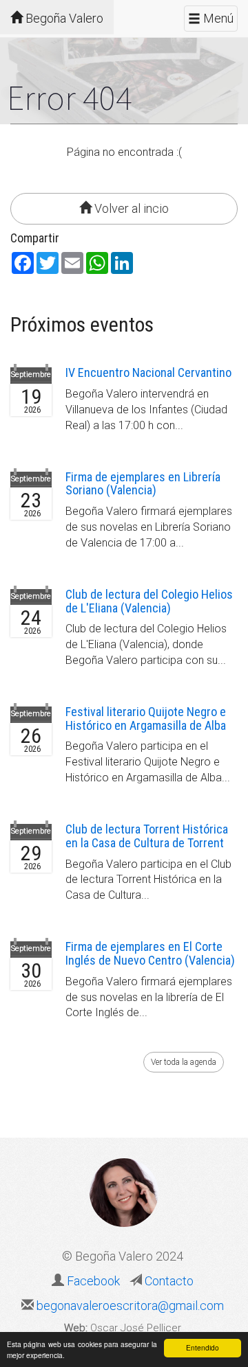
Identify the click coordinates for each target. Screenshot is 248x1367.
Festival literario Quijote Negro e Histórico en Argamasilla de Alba (145, 718)
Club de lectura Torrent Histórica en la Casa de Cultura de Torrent (146, 836)
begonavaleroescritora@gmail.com (129, 1305)
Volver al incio (130, 208)
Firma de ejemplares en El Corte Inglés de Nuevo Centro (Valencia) (150, 953)
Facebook (93, 1281)
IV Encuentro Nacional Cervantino (148, 372)
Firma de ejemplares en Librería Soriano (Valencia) (142, 484)
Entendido (202, 1347)
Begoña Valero (63, 18)
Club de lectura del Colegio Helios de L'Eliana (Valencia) (149, 601)
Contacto (168, 1281)
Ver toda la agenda (183, 1062)
